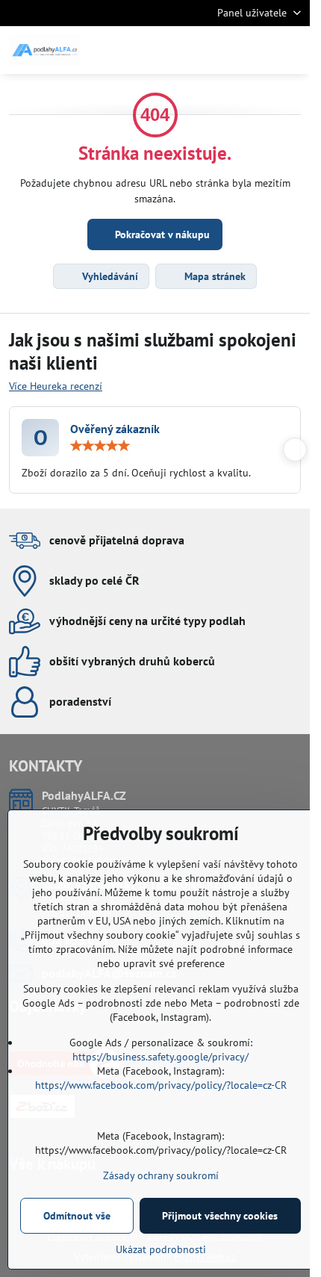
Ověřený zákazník (115, 428)
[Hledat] (220, 50)
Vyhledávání (108, 276)
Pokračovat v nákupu (161, 234)
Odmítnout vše (76, 1215)
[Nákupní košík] (256, 50)
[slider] (100, 446)
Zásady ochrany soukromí (161, 1175)
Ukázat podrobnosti (161, 1249)
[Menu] (292, 50)
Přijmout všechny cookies (220, 1215)
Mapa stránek (213, 276)
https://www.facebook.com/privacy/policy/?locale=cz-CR (161, 1085)
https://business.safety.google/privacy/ (160, 1056)
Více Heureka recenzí (55, 386)
